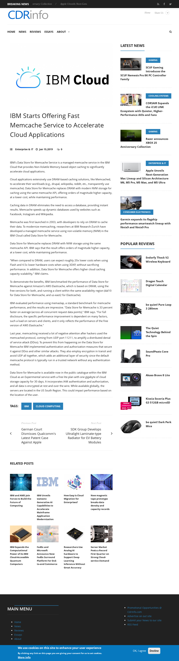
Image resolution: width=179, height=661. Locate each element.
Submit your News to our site (144, 620)
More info (24, 657)
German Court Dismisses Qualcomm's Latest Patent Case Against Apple (38, 435)
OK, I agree (139, 650)
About (61, 31)
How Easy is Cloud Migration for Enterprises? (74, 499)
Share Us (159, 13)
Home (147, 12)
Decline (154, 650)
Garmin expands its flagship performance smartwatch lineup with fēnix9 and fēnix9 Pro (145, 223)
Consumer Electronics (137, 212)
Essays (48, 31)
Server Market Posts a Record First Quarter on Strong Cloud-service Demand (100, 553)
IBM (26, 406)
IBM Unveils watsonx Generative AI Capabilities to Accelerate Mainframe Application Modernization (45, 507)
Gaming (153, 60)
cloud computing (48, 406)
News (22, 31)
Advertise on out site (139, 616)
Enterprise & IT (24, 149)
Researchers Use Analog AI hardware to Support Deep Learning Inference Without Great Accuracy (74, 557)
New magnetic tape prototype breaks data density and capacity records (100, 502)
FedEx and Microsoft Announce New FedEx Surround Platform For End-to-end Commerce (47, 555)
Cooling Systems (159, 95)
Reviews (35, 31)
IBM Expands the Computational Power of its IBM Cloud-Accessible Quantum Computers (19, 555)
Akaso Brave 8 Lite (158, 375)
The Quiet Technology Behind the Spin (158, 332)
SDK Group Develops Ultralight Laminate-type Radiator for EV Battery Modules (83, 435)
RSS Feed (132, 624)
